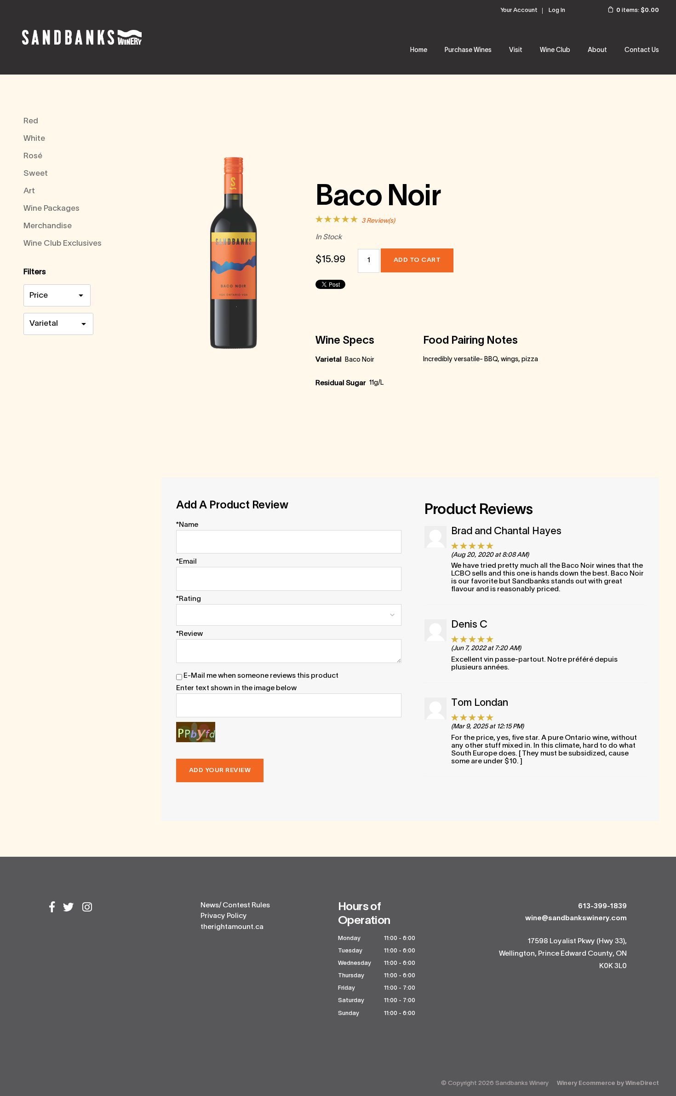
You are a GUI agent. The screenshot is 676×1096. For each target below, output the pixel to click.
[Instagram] (87, 908)
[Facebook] (52, 908)
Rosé (32, 156)
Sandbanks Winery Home (82, 37)
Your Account (519, 10)
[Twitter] (68, 908)
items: (637, 10)
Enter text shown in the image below (236, 688)
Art (29, 191)
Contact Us (641, 50)
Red (30, 121)
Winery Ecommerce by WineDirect (608, 1083)
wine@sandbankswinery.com (576, 918)
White (34, 138)
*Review (189, 634)
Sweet (35, 173)
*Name (187, 525)
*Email (186, 562)
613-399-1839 (602, 906)
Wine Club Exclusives (62, 243)
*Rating (188, 599)
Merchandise (47, 226)
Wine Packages (51, 208)
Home (418, 50)
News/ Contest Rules (235, 905)
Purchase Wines (468, 50)
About (597, 50)
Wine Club (555, 50)
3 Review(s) (378, 221)
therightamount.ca (232, 927)
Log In (557, 10)
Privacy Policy (224, 916)
